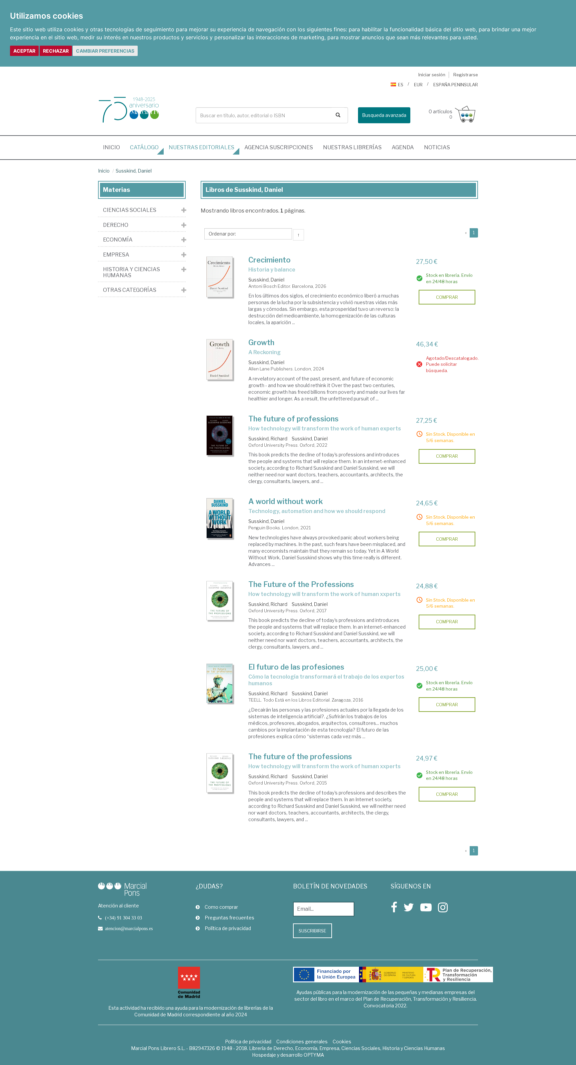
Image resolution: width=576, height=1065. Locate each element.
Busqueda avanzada (384, 115)
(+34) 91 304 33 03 (123, 917)
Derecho (115, 225)
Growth (261, 342)
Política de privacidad (228, 928)
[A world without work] (220, 518)
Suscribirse (312, 930)
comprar (447, 297)
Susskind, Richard (267, 438)
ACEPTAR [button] (24, 51)
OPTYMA (314, 1055)
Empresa (116, 255)
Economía (118, 240)
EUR (418, 84)
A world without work (285, 501)
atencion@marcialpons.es (129, 928)
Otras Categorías (129, 290)
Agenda (403, 147)
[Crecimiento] (220, 277)
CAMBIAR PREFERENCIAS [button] (105, 51)
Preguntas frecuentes (229, 917)
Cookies (342, 1041)
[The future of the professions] (220, 773)
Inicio (114, 147)
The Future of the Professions (301, 584)
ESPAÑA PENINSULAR (455, 84)
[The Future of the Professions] (220, 600)
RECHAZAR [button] (56, 51)
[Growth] (220, 359)
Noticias (437, 147)
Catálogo (144, 147)
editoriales (201, 147)
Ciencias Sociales (129, 210)
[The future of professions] (220, 435)
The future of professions (293, 418)
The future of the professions (300, 756)
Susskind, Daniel (134, 171)
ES (400, 84)
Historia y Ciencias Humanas (131, 272)
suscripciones (278, 147)
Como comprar (221, 907)
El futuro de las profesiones (296, 667)
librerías (352, 147)
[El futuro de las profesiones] (220, 683)
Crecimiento (269, 260)
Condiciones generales (302, 1041)
